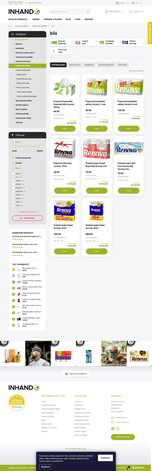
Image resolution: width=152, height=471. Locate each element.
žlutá (19, 202)
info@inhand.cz (121, 418)
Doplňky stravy (79, 409)
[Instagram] (117, 428)
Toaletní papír (21, 74)
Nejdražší (89, 65)
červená (20, 188)
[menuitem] (19, 19)
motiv (19, 205)
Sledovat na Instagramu (78, 374)
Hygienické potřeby (23, 66)
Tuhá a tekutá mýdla (24, 92)
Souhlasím (105, 458)
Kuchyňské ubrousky (24, 79)
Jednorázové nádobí (23, 118)
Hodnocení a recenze (49, 428)
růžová (19, 184)
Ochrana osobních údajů (50, 409)
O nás (43, 401)
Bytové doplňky (21, 109)
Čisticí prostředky (22, 114)
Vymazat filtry (29, 218)
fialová (19, 198)
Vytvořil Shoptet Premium (116, 468)
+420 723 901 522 (122, 422)
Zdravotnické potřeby (24, 101)
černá (19, 174)
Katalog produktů (21, 40)
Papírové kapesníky (23, 70)
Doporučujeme (58, 65)
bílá (18, 177)
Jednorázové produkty (24, 57)
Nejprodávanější (106, 65)
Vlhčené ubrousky (22, 83)
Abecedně (122, 65)
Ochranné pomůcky (23, 61)
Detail (65, 129)
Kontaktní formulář (123, 437)
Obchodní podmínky (48, 405)
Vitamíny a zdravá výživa (25, 53)
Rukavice (19, 44)
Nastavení (45, 467)
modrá (19, 181)
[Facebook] (113, 428)
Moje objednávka (47, 413)
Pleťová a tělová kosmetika (27, 96)
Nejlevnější (75, 65)
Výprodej (19, 122)
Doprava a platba (47, 416)
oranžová (20, 191)
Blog (43, 420)
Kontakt (44, 431)
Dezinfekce (20, 48)
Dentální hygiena (22, 105)
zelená (19, 195)
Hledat (88, 11)
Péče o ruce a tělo (22, 87)
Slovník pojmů (46, 424)
